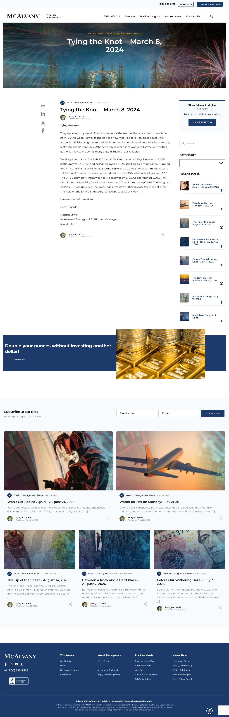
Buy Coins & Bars (143, 665)
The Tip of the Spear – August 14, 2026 (38, 580)
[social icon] (5, 664)
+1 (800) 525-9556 (16, 670)
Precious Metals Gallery (146, 674)
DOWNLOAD (18, 359)
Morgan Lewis (76, 116)
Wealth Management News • (81, 102)
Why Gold (139, 670)
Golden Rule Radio (181, 670)
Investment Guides (181, 661)
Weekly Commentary (182, 665)
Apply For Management (109, 674)
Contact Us (186, 4)
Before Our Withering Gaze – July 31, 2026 (186, 582)
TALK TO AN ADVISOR (210, 4)
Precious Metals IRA (144, 661)
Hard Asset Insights (69, 670)
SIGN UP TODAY (212, 413)
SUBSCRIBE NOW (201, 122)
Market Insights (150, 16)
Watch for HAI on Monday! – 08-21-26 (149, 502)
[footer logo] (21, 656)
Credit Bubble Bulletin (182, 679)
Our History (65, 661)
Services (130, 16)
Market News (173, 16)
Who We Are (112, 16)
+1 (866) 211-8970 (167, 4)
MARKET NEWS (96, 33)
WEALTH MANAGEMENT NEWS (124, 33)
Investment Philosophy (109, 670)
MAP (62, 665)
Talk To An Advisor (143, 679)
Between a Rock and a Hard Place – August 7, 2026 (110, 582)
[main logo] (32, 16)
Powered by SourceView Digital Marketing (132, 701)
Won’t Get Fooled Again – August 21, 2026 (40, 502)
